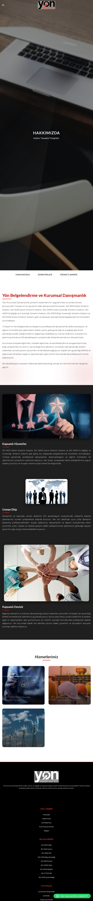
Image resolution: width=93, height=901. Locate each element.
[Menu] (3, 5)
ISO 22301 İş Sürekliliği (46, 877)
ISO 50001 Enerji (46, 861)
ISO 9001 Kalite (46, 845)
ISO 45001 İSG (46, 853)
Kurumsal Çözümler (46, 827)
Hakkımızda (46, 819)
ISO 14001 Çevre (46, 849)
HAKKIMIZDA (23, 275)
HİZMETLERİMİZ (68, 275)
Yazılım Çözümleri (46, 900)
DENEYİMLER (45, 275)
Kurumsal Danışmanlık (46, 892)
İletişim (46, 831)
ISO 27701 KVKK (46, 873)
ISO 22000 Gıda (46, 865)
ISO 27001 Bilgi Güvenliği (46, 857)
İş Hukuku (46, 896)
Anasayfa (46, 815)
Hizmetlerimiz (46, 823)
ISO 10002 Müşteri (46, 869)
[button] (72, 896)
